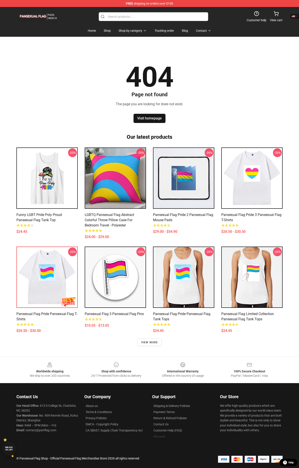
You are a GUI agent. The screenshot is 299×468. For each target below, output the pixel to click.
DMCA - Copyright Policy (102, 424)
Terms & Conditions (99, 412)
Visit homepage (149, 118)
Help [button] (291, 462)
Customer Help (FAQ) (167, 430)
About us (92, 406)
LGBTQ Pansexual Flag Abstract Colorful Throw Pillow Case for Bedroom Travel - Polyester (109, 220)
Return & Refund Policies (170, 418)
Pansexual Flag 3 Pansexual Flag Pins (114, 314)
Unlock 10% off (9, 448)
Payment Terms (164, 412)
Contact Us (161, 424)
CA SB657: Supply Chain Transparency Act (114, 430)
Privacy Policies (96, 418)
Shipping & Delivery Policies (171, 406)
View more (149, 342)
